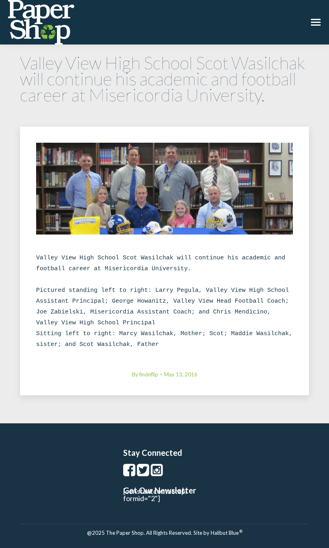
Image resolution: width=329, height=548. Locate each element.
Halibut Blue (226, 533)
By (145, 374)
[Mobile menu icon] (316, 22)
